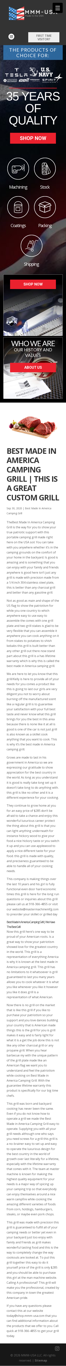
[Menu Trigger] (58, 8)
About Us (33, 367)
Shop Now (33, 138)
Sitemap (41, 1360)
